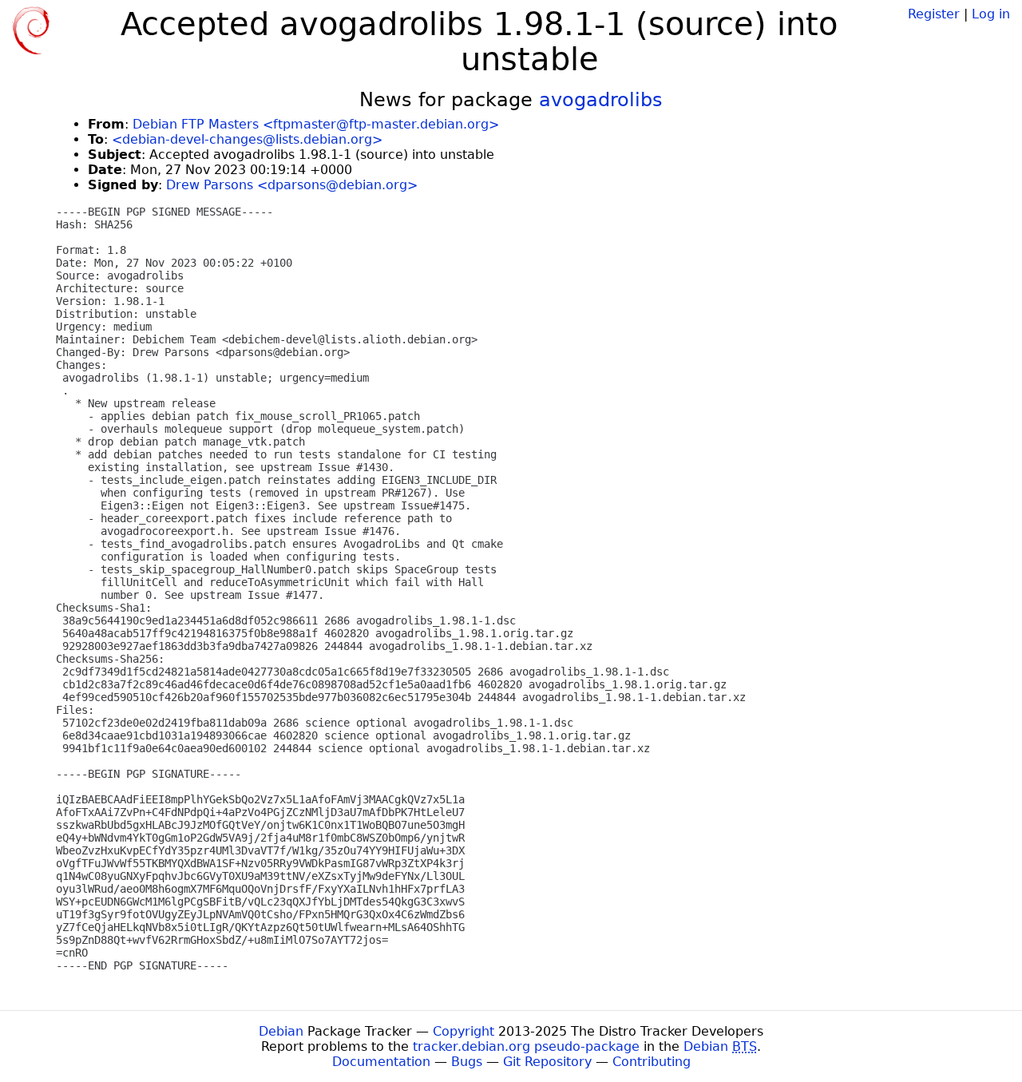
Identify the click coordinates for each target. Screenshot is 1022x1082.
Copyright (463, 1031)
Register (934, 14)
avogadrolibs (601, 100)
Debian (281, 1031)
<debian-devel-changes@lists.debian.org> (247, 139)
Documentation (381, 1061)
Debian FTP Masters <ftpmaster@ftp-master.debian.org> (316, 124)
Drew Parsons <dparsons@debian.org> (292, 184)
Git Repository (547, 1061)
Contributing (651, 1061)
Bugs (466, 1061)
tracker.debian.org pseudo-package (526, 1046)
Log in (991, 14)
